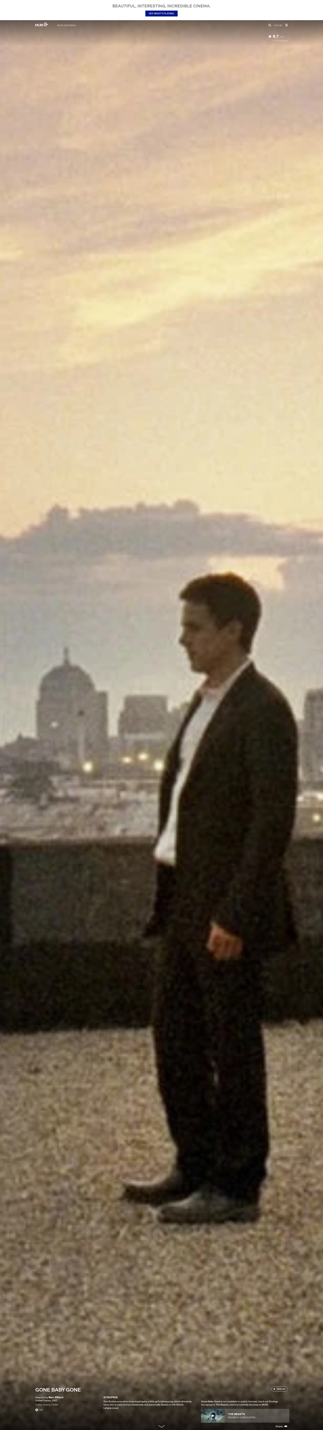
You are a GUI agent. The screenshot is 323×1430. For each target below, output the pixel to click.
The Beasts (236, 1414)
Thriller (55, 1404)
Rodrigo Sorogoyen (241, 1417)
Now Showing (66, 25)
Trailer (281, 1389)
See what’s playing (161, 13)
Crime (38, 1404)
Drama (46, 1404)
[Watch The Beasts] (213, 1416)
